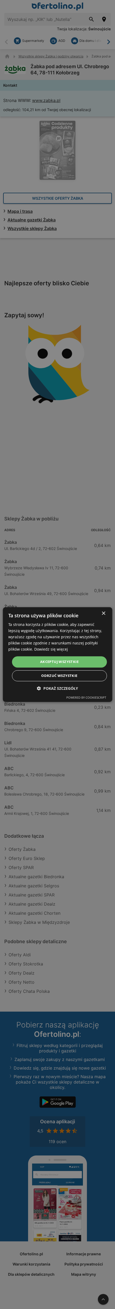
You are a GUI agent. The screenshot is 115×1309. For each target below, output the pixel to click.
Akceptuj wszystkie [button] (59, 661)
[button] (57, 688)
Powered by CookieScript (86, 697)
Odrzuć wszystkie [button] (59, 675)
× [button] (103, 613)
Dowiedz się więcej (51, 649)
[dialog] (57, 654)
